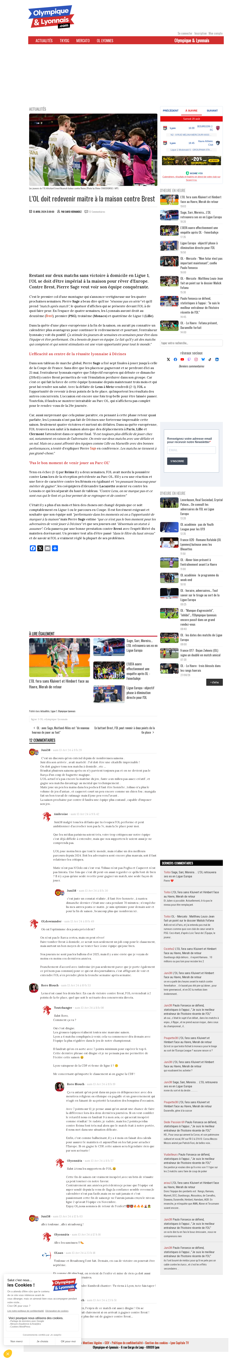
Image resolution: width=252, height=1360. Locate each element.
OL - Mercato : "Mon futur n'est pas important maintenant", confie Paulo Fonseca (201, 263)
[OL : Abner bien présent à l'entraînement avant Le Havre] (169, 563)
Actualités (44, 40)
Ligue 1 (54, 711)
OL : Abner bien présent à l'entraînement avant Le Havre (198, 562)
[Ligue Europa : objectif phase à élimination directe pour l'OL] (109, 702)
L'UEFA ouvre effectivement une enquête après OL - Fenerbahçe (138, 671)
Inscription (200, 33)
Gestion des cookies (156, 1343)
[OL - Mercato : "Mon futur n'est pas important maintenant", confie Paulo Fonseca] (169, 261)
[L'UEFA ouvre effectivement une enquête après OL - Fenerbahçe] (109, 678)
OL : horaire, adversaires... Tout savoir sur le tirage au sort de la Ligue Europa (200, 595)
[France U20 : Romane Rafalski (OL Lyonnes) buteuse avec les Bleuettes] (169, 543)
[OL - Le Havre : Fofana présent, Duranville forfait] (169, 326)
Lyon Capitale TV (179, 1343)
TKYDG (64, 40)
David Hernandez (73, 211)
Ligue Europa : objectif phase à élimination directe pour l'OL (140, 692)
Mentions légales (92, 1343)
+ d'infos (214, 682)
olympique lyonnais (56, 719)
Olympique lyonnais (66, 711)
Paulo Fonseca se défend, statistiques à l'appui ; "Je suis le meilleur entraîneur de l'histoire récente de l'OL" (200, 305)
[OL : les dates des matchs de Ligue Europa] (169, 638)
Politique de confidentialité (127, 1343)
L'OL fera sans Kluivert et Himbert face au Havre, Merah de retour (59, 683)
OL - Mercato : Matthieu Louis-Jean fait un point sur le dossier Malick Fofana (201, 283)
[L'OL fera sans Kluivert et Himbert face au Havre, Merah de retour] (59, 676)
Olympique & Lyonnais (192, 40)
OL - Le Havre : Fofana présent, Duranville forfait (199, 325)
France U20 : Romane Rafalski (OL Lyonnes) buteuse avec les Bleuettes (200, 544)
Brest (49, 315)
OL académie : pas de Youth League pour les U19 (197, 526)
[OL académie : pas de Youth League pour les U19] (169, 527)
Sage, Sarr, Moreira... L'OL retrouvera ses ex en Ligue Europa (142, 645)
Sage (93, 448)
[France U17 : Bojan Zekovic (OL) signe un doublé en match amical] (169, 653)
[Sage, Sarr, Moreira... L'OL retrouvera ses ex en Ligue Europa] (109, 654)
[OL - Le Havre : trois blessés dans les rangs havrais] (169, 669)
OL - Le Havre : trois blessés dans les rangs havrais (200, 668)
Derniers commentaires (191, 366)
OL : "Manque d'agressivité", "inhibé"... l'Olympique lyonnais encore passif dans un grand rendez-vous (198, 617)
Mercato (83, 40)
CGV (107, 1343)
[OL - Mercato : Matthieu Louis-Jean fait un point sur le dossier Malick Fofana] (169, 281)
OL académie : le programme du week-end (199, 577)
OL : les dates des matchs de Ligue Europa (201, 637)
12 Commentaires (97, 211)
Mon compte (215, 33)
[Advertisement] (126, 77)
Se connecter (185, 33)
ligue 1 (35, 719)
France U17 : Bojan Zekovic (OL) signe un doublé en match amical (200, 652)
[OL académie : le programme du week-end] (169, 578)
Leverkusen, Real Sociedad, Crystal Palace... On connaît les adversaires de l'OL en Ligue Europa (201, 506)
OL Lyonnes (105, 40)
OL (41, 719)
